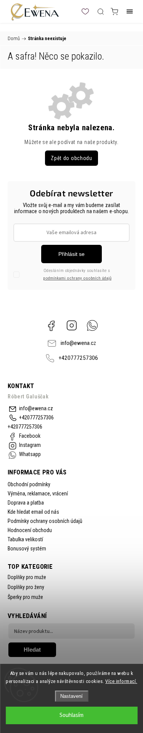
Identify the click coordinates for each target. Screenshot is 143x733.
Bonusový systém (27, 548)
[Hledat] (100, 11)
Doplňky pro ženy (26, 587)
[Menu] (129, 11)
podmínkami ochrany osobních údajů (77, 278)
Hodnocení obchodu (30, 530)
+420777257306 (78, 357)
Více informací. (121, 681)
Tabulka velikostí (25, 539)
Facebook (51, 325)
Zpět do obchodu (71, 158)
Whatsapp (92, 325)
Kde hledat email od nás (33, 512)
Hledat (32, 649)
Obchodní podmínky (29, 484)
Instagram (71, 325)
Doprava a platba (26, 503)
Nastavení (71, 696)
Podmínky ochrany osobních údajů (45, 521)
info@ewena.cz (78, 343)
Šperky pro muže (25, 597)
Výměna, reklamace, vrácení (38, 493)
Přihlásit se (71, 254)
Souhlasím (71, 715)
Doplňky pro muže (27, 577)
